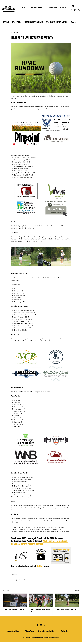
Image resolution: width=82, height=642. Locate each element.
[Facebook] (71, 9)
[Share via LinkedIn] (20, 580)
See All (77, 590)
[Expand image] (26, 122)
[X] (79, 9)
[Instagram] (75, 9)
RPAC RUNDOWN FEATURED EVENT (33, 22)
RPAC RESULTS (16, 22)
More (72, 22)
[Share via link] (24, 580)
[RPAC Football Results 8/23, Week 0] (41, 600)
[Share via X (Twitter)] (16, 580)
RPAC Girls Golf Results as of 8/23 (66, 609)
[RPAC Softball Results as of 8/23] (15, 600)
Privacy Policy (29, 631)
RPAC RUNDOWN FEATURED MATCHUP (57, 22)
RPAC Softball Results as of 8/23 (14, 609)
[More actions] (70, 33)
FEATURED (6, 22)
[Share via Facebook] (12, 580)
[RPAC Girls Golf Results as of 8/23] (67, 600)
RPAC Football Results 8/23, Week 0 (41, 610)
